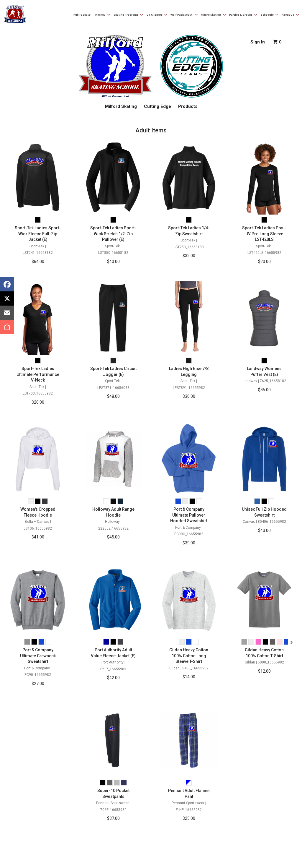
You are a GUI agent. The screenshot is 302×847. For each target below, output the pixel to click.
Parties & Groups (240, 15)
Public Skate (82, 15)
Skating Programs (126, 15)
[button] (101, 15)
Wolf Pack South (181, 15)
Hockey (100, 15)
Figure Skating (211, 15)
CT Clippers (155, 15)
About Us (288, 15)
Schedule (267, 15)
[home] (15, 15)
